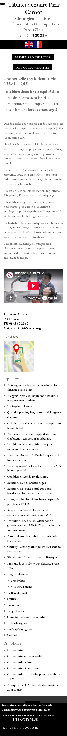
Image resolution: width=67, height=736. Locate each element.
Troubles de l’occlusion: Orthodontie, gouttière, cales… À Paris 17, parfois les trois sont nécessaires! (33, 525)
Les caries (13, 605)
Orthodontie (15, 650)
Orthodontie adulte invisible (25, 656)
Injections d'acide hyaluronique (26, 483)
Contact (12, 635)
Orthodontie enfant (19, 662)
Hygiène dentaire (18, 574)
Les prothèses (15, 611)
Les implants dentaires (21, 406)
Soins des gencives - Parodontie (26, 617)
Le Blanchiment (17, 593)
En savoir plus (25, 719)
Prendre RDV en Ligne (32, 57)
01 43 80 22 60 (36, 35)
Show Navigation (4, 4)
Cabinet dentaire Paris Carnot (33, 8)
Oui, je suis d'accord (20, 727)
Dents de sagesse (17, 623)
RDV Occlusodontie (32, 67)
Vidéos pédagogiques (20, 629)
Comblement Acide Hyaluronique (28, 476)
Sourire (11, 599)
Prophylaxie (18, 580)
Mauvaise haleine (21, 587)
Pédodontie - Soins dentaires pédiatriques (32, 557)
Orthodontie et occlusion (23, 668)
